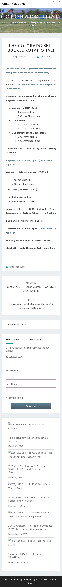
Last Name (12, 383)
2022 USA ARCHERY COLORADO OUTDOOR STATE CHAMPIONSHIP (31, 287)
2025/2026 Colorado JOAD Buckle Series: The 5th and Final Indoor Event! (28, 469)
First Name (12, 370)
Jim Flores (46, 56)
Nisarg (31, 583)
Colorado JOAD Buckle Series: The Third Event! (28, 555)
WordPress (41, 579)
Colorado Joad (13, 4)
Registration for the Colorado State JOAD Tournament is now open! (31, 304)
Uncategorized (17, 266)
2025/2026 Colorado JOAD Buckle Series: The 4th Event (28, 499)
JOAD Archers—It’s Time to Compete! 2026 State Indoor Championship (30, 527)
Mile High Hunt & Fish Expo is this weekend (28, 439)
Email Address (14, 356)
